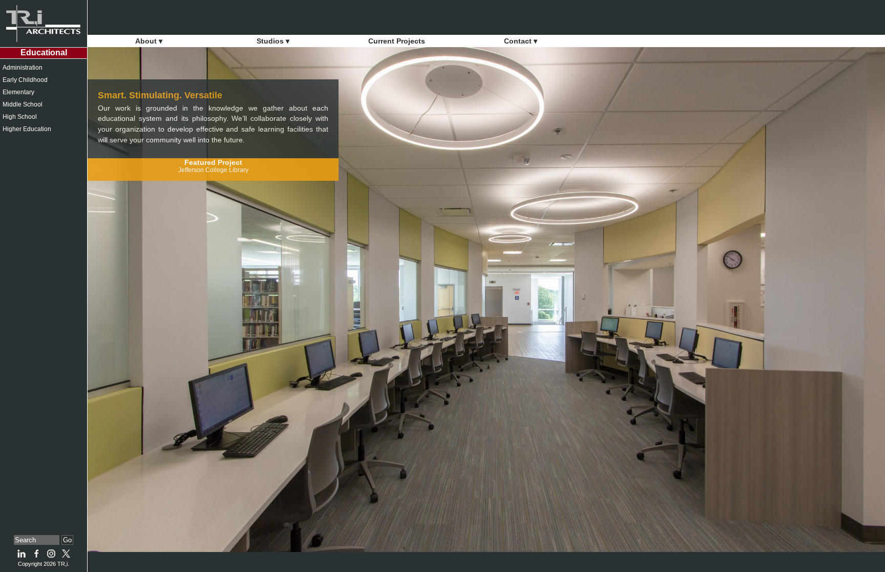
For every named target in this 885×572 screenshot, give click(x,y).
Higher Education (27, 129)
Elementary (18, 92)
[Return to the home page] (44, 23)
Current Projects (396, 41)
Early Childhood (25, 79)
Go (67, 540)
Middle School (23, 104)
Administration (23, 67)
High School (20, 116)
